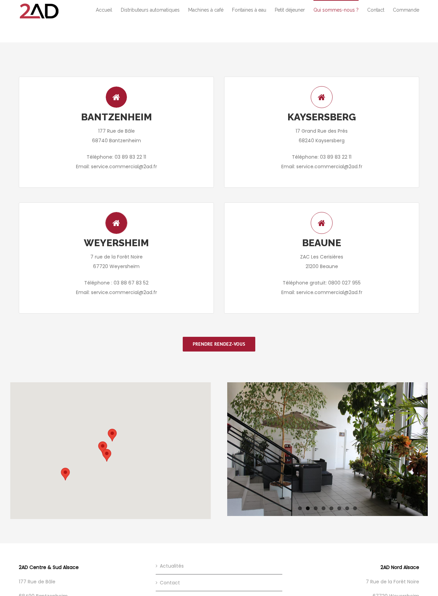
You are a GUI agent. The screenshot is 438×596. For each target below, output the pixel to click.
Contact (170, 582)
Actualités (172, 565)
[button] (106, 455)
